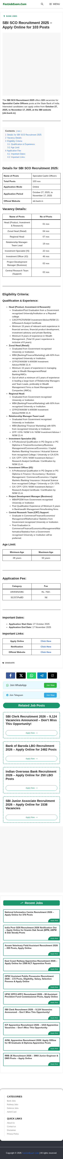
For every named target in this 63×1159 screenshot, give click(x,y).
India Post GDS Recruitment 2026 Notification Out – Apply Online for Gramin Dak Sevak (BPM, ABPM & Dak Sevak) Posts (31, 930)
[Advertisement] (31, 64)
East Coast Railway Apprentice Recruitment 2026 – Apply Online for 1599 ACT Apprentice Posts (31, 962)
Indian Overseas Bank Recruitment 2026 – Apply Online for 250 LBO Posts (31, 775)
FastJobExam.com (30, 1153)
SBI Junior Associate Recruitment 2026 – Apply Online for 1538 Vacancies (30, 804)
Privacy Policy (13, 1134)
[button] (42, 4)
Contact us (11, 1127)
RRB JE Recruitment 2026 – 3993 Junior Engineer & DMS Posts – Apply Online (31, 1056)
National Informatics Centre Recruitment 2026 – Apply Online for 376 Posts (29, 913)
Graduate (10, 663)
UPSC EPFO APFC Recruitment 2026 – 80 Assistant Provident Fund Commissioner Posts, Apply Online (31, 995)
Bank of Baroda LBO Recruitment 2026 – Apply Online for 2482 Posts (31, 747)
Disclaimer (11, 1130)
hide (18, 131)
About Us (11, 1123)
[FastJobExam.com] (15, 4)
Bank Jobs (11, 16)
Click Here (46, 641)
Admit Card (11, 1112)
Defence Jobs (13, 1108)
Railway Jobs (12, 1105)
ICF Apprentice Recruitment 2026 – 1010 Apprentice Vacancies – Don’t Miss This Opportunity (31, 1026)
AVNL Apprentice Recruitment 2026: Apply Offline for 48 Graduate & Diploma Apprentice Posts (30, 1041)
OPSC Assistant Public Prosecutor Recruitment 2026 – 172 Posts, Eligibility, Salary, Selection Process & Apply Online (29, 979)
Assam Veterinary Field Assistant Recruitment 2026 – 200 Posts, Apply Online (31, 946)
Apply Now (54, 920)
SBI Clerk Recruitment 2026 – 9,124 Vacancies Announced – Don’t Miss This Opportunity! (31, 720)
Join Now (50, 685)
